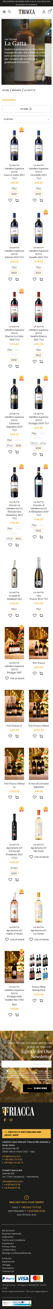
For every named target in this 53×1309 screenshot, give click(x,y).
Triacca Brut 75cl (38, 599)
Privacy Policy (30, 1071)
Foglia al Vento (14, 933)
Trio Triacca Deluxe (38, 725)
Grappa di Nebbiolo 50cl (14, 597)
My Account (8, 1230)
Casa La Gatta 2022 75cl (14, 177)
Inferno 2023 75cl (14, 257)
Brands (16, 90)
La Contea (38, 933)
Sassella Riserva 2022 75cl (38, 338)
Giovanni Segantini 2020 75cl (14, 427)
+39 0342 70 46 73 (13, 1162)
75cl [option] (13, 188)
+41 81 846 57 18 (12, 1187)
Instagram (11, 1120)
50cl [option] (13, 609)
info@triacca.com (11, 1156)
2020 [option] (14, 360)
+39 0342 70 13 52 (13, 1159)
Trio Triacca (38, 663)
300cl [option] (14, 533)
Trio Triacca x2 (14, 725)
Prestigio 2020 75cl (39, 423)
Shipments (7, 1236)
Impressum (8, 1243)
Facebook (5, 1120)
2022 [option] (14, 194)
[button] (10, 200)
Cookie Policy (9, 1249)
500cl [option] (14, 354)
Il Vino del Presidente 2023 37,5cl (14, 854)
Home (5, 90)
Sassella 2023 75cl (38, 257)
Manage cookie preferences (16, 1253)
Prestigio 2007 (14, 672)
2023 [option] (14, 273)
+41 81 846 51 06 (12, 1184)
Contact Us (8, 1271)
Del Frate (39, 851)
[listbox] (14, 188)
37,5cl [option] (14, 868)
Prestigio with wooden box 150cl (14, 998)
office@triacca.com (12, 1181)
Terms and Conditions (13, 1240)
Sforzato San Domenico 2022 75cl (14, 515)
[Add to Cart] (17, 200)
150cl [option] (18, 350)
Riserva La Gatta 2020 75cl (14, 338)
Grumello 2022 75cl (39, 177)
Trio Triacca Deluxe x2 (14, 785)
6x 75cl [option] (38, 438)
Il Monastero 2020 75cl (38, 513)
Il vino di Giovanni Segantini (39, 785)
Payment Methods (11, 1233)
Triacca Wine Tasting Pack (39, 988)
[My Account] (44, 11)
